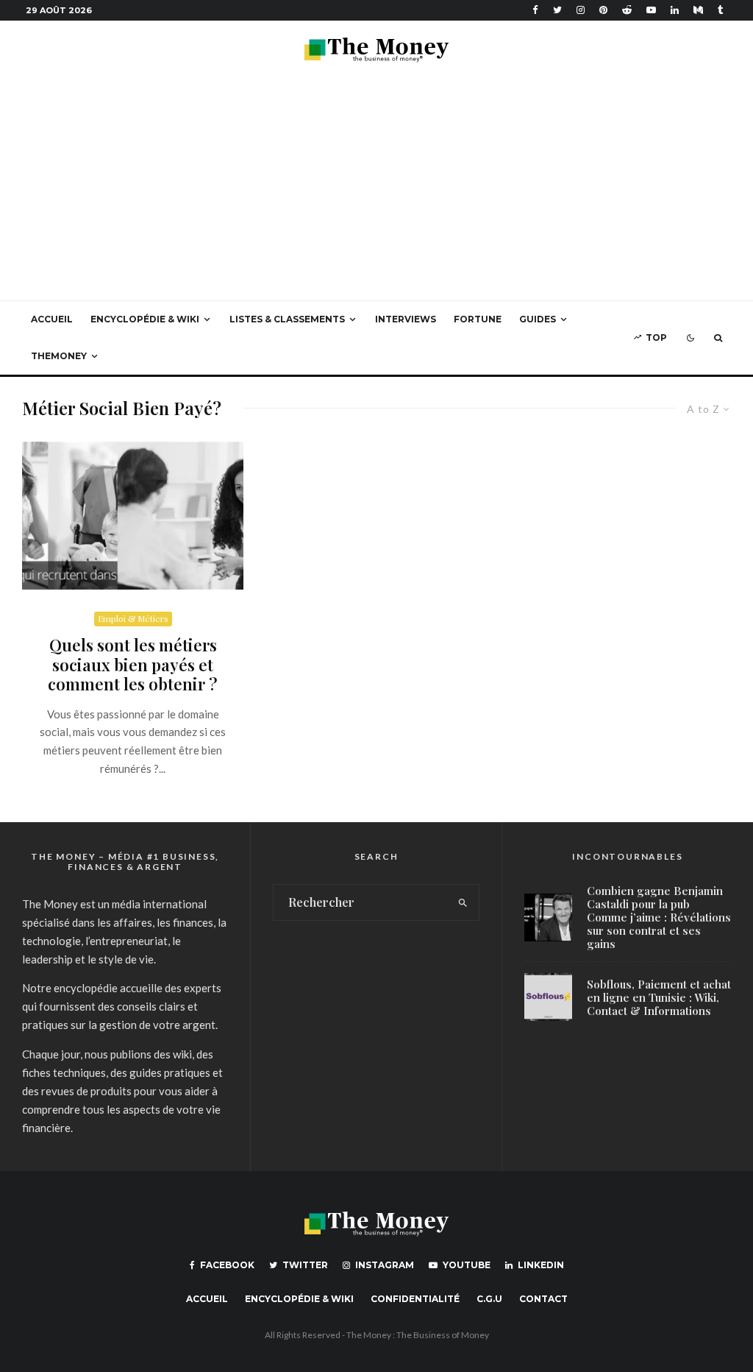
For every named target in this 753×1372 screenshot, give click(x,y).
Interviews (405, 319)
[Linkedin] (674, 9)
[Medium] (698, 9)
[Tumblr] (720, 9)
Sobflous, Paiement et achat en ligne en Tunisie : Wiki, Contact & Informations (659, 997)
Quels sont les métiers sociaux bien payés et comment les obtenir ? (133, 664)
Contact (543, 1298)
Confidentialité (415, 1298)
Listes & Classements (287, 319)
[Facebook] (535, 9)
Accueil (52, 319)
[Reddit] (627, 9)
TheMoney (59, 355)
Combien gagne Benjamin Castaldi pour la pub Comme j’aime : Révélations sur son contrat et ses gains (659, 917)
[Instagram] (580, 9)
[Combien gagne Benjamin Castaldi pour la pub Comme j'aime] (548, 917)
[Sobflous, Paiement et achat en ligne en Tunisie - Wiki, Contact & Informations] (548, 997)
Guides (537, 319)
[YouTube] (651, 9)
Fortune (478, 319)
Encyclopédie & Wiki (144, 319)
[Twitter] (557, 9)
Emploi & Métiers (133, 618)
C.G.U (489, 1298)
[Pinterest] (603, 9)
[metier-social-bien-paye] (132, 516)
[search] (463, 902)
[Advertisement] (376, 190)
